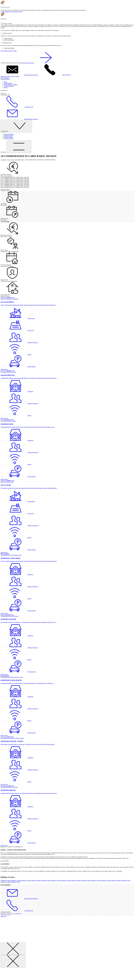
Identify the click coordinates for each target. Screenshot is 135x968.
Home (5, 81)
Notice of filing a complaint (10, 84)
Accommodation (8, 83)
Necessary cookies (7, 23)
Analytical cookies (7, 33)
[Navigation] (18, 146)
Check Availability (5, 221)
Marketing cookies (7, 42)
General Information (9, 86)
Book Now (3, 152)
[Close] (1, 22)
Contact (6, 87)
